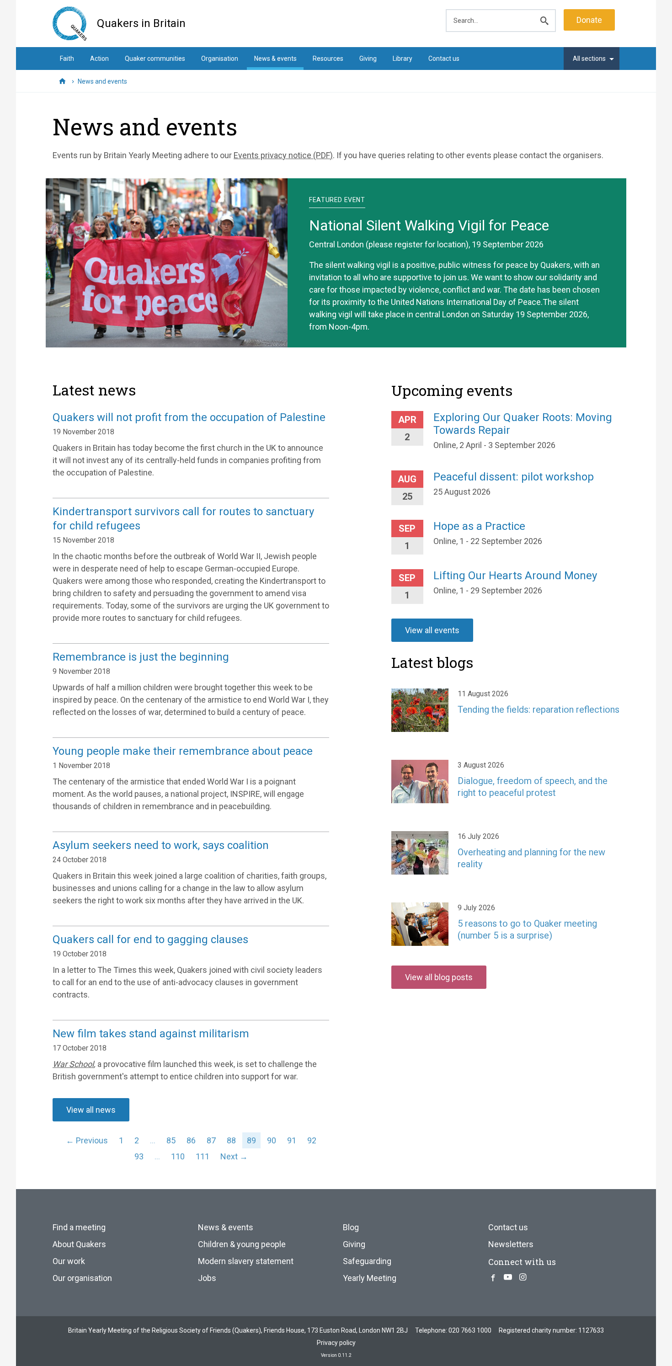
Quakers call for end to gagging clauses (150, 939)
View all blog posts (439, 977)
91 (291, 1140)
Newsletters (510, 1244)
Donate (589, 20)
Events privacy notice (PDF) (283, 155)
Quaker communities (155, 58)
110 (178, 1156)
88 (231, 1140)
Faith (67, 58)
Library (402, 58)
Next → (234, 1156)
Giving (368, 58)
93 (139, 1156)
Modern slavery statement (245, 1261)
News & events (275, 58)
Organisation (219, 58)
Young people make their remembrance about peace (183, 751)
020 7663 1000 (469, 1330)
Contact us (443, 58)
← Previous (87, 1140)
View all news (91, 1110)
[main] (336, 136)
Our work (69, 1261)
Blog (351, 1227)
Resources (328, 58)
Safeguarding (367, 1261)
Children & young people (242, 1244)
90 (271, 1140)
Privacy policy (336, 1342)
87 (211, 1140)
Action (99, 58)
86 (191, 1140)
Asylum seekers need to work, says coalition (161, 845)
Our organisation (82, 1278)
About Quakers (79, 1244)
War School (73, 1064)
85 (171, 1140)
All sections (589, 58)
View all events (432, 630)
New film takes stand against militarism (151, 1033)
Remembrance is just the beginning (141, 657)
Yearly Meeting (369, 1278)
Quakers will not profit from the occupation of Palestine (189, 417)
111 (202, 1156)
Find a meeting (79, 1227)
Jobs (207, 1278)
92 (311, 1140)
